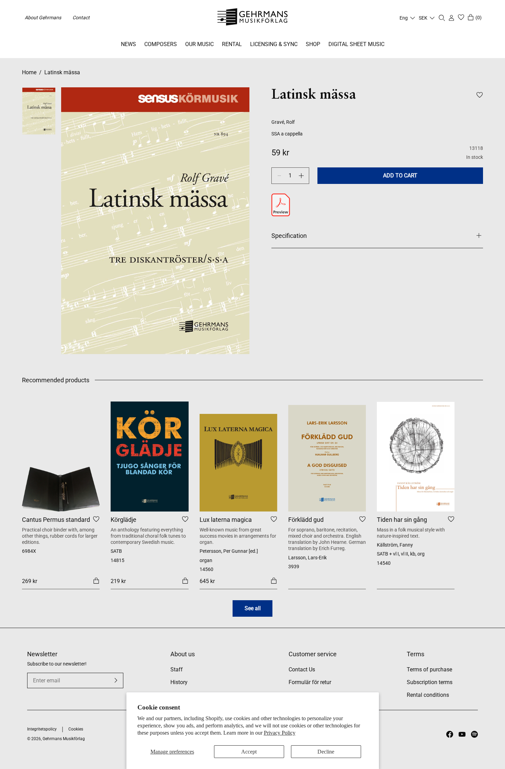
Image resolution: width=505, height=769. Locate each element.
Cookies (75, 729)
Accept (249, 752)
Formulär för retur (310, 682)
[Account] (451, 17)
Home (29, 72)
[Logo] (252, 18)
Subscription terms (429, 682)
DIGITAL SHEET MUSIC (356, 44)
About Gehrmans (43, 17)
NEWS (128, 44)
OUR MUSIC (199, 44)
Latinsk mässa (62, 72)
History (179, 682)
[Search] (441, 18)
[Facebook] (449, 734)
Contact (81, 17)
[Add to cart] (96, 581)
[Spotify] (474, 734)
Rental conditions (428, 695)
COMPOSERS (160, 44)
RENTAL (232, 44)
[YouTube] (462, 734)
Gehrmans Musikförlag (64, 738)
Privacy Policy (279, 733)
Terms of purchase (429, 669)
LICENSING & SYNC (274, 44)
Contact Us (302, 669)
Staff (176, 669)
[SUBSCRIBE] (115, 680)
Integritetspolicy (42, 729)
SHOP (313, 44)
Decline (325, 752)
